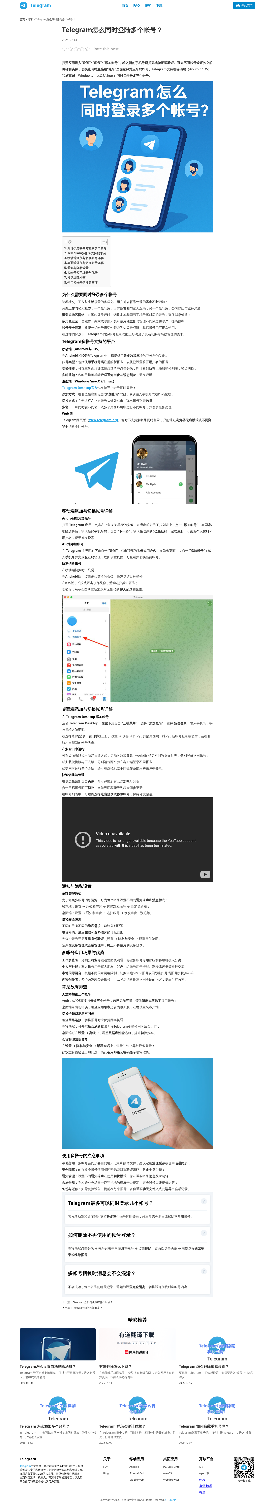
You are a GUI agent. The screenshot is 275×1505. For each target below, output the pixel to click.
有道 (202, 1492)
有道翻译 (205, 1486)
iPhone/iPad (136, 1473)
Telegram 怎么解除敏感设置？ (204, 1366)
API (201, 1467)
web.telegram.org (103, 420)
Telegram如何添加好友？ (87, 1307)
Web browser (171, 1479)
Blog (106, 1473)
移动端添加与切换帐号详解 (85, 258)
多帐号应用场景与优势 (82, 273)
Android (134, 1467)
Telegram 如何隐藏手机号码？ (204, 1426)
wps (202, 1479)
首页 (125, 5)
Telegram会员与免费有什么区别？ (93, 1302)
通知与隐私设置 (78, 268)
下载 (159, 5)
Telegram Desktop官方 (79, 387)
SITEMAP (170, 1500)
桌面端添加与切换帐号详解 (85, 263)
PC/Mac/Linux (171, 1467)
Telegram (40, 5)
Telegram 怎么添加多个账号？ (45, 1426)
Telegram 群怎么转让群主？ (122, 1426)
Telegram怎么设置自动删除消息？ (48, 1366)
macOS (167, 1473)
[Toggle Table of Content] (102, 242)
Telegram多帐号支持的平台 (86, 253)
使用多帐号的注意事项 (82, 282)
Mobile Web (136, 1479)
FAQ (136, 5)
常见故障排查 (76, 277)
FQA (105, 1467)
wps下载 (204, 1473)
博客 (148, 5)
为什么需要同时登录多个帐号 (87, 248)
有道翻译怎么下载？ (115, 1366)
